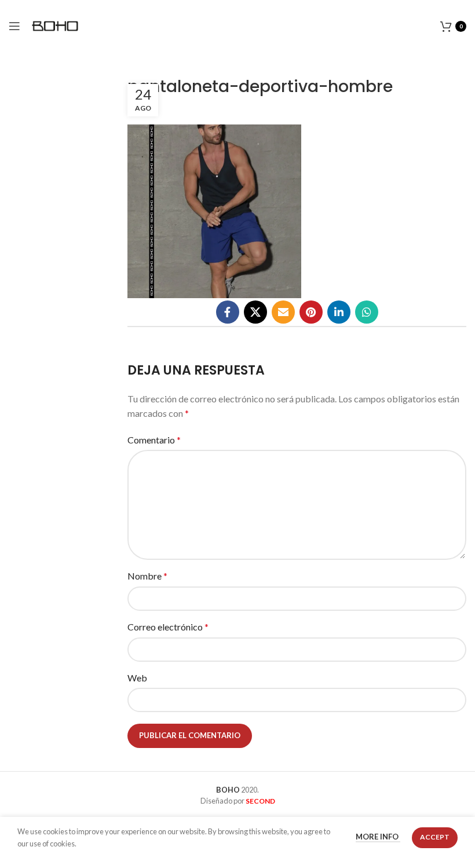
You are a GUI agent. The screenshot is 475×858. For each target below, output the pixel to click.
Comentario (154, 439)
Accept (435, 837)
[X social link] (255, 312)
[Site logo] (55, 24)
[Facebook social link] (227, 312)
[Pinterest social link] (311, 312)
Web (137, 677)
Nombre (147, 575)
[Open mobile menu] (14, 26)
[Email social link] (283, 312)
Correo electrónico (168, 626)
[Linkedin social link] (338, 312)
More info (378, 837)
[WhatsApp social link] (366, 312)
